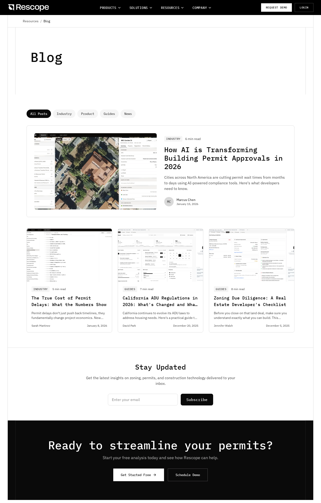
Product (87, 114)
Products (108, 8)
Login (304, 7)
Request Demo (276, 7)
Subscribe (196, 399)
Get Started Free (136, 475)
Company (199, 8)
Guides (109, 114)
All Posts (38, 114)
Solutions (138, 8)
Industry (64, 114)
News (128, 114)
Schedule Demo (188, 475)
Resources (170, 8)
